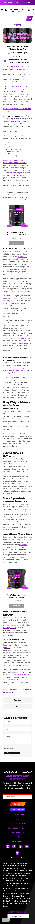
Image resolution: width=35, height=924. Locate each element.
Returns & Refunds (17, 841)
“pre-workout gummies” (18, 173)
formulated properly (23, 298)
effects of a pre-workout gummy (15, 522)
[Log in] (5, 10)
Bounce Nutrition (18, 858)
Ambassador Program (17, 824)
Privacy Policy (17, 837)
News (17, 819)
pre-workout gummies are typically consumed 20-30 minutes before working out (17, 461)
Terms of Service (17, 832)
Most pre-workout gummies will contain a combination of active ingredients (15, 162)
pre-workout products (22, 338)
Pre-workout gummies (11, 119)
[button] (1, 10)
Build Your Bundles (17, 815)
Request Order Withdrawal (17, 828)
